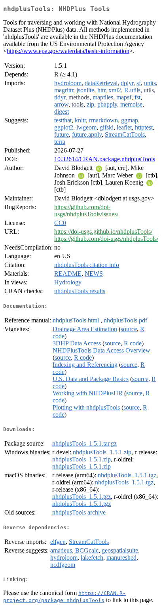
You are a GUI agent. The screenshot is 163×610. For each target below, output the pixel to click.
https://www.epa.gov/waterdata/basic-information (68, 51)
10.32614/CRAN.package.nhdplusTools (104, 159)
